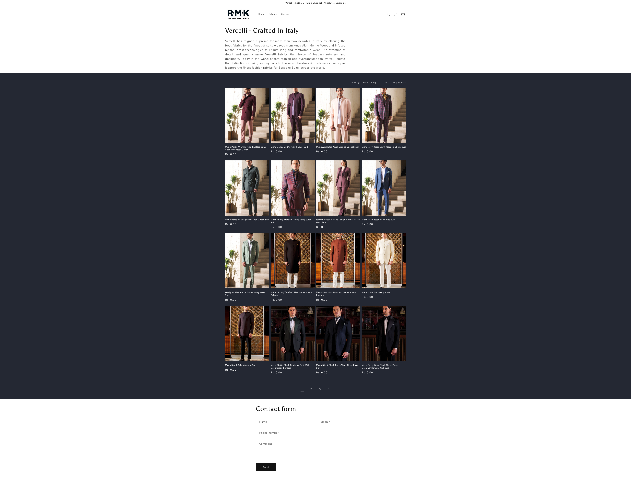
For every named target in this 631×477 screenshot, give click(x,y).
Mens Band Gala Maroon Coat (241, 365)
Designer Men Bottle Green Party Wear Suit (245, 293)
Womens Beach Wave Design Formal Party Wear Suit (338, 221)
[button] (388, 14)
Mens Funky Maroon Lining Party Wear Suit (291, 221)
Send (266, 467)
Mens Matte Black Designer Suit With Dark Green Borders (290, 366)
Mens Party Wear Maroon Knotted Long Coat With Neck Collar (245, 148)
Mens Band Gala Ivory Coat (376, 292)
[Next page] (328, 389)
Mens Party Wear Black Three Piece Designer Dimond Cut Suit (380, 366)
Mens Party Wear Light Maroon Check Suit (384, 147)
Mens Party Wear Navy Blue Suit (378, 219)
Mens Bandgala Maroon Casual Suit (289, 147)
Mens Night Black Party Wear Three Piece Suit (337, 366)
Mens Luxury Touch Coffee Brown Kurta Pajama (291, 293)
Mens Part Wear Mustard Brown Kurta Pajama (336, 293)
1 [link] (302, 389)
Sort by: (355, 82)
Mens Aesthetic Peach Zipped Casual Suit (337, 147)
